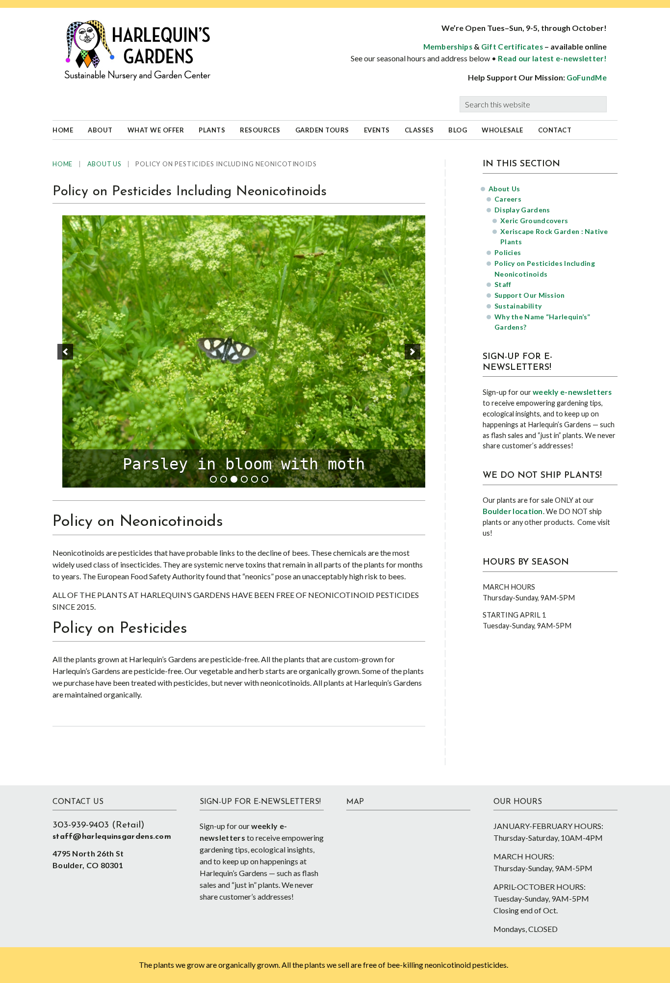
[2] (223, 479)
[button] (65, 352)
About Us (504, 188)
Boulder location (513, 511)
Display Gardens (522, 210)
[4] (244, 479)
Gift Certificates (512, 46)
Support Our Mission (529, 295)
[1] (213, 479)
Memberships (447, 46)
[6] (264, 479)
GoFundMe (587, 77)
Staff (503, 284)
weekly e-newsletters (572, 392)
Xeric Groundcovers (534, 220)
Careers (507, 199)
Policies (507, 252)
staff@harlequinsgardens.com (111, 837)
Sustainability (517, 306)
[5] (254, 479)
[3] (234, 479)
